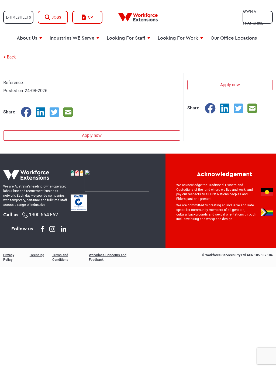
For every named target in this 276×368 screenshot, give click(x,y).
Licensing (37, 255)
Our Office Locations (234, 38)
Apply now (92, 135)
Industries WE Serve (72, 38)
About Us (27, 38)
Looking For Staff (126, 38)
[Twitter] (54, 112)
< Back (9, 57)
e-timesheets (18, 17)
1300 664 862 (43, 214)
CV (90, 17)
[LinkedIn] (40, 112)
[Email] (68, 112)
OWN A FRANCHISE (253, 17)
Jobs (56, 17)
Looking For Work (178, 38)
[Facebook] (26, 112)
